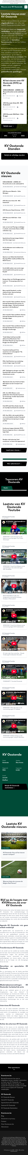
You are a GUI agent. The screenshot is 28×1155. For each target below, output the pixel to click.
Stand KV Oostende (7, 1100)
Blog (2, 1116)
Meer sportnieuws (14, 1067)
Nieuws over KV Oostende (11, 7)
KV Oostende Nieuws (8, 1097)
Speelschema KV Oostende (10, 1102)
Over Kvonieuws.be (7, 1124)
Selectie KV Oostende (8, 1105)
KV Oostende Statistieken (9, 1108)
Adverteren (5, 1127)
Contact (3, 1121)
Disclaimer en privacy (8, 1118)
